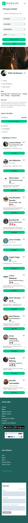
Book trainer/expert (14, 121)
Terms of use (6, 464)
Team (3, 458)
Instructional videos (8, 418)
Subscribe (7, 512)
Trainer (4, 407)
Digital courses (6, 411)
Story (3, 460)
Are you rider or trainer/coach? (10, 505)
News (3, 416)
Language (5, 497)
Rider (3, 409)
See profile (14, 153)
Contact (4, 421)
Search (14, 43)
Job (3, 455)
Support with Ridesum (9, 423)
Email (4, 490)
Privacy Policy (6, 462)
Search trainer (6, 414)
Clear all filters (14, 39)
